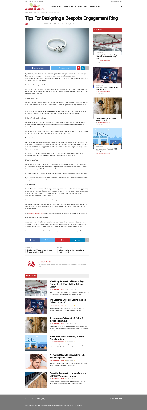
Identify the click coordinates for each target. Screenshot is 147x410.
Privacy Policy (40, 1)
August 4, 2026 (69, 378)
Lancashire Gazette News (57, 289)
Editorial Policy (32, 1)
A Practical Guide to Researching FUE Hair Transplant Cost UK (67, 356)
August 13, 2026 (69, 341)
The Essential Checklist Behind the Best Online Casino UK (68, 301)
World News (95, 6)
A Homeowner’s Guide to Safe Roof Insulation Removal (66, 319)
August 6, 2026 (69, 360)
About (26, 1)
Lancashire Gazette (34, 24)
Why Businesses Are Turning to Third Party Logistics (67, 338)
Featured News (55, 6)
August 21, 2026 (69, 289)
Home (26, 12)
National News (81, 6)
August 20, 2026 (69, 305)
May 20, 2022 (45, 24)
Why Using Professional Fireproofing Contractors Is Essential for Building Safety (67, 284)
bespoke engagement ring (36, 213)
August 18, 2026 (69, 323)
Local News (68, 6)
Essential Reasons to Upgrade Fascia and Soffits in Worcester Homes (69, 374)
